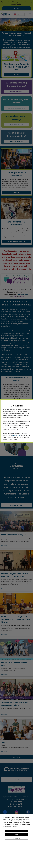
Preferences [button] (15, 826)
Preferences (16, 838)
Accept (16, 831)
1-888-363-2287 (16, 435)
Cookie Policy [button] (8, 824)
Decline (16, 834)
